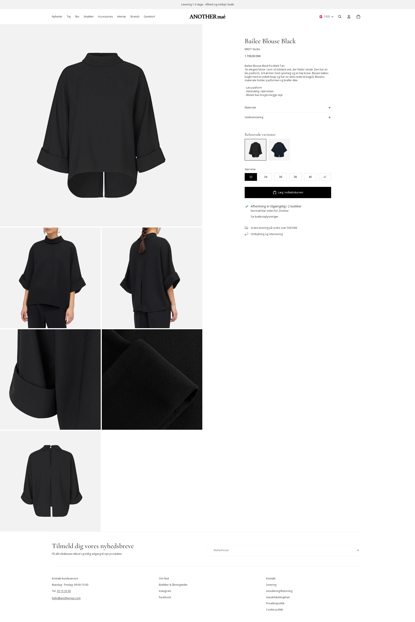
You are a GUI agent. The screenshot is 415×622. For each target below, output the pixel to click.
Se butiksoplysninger (264, 216)
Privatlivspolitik (275, 603)
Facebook (165, 597)
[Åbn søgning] (340, 16)
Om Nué (164, 578)
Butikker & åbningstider (173, 585)
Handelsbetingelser (278, 597)
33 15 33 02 (64, 591)
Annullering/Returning (279, 591)
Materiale (250, 107)
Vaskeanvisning (254, 117)
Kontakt (270, 578)
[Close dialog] (405, 516)
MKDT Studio (252, 49)
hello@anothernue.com (66, 598)
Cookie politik (274, 609)
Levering (271, 585)
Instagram (165, 591)
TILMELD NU (362, 603)
